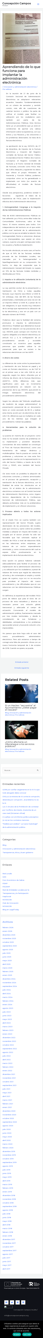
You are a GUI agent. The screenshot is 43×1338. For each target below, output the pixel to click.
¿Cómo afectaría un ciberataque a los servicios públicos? (19, 744)
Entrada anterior (21, 662)
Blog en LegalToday (11, 910)
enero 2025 (7, 975)
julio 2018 (6, 1214)
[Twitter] (12, 1302)
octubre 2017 (8, 1247)
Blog (7, 713)
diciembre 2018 (9, 1195)
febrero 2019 (8, 1188)
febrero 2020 (8, 1148)
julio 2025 (7, 953)
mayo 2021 (7, 1093)
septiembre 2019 (9, 1162)
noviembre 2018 (9, 1199)
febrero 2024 (8, 1001)
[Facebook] (6, 1302)
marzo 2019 (7, 1184)
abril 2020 (7, 1140)
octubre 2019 (8, 1159)
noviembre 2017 (9, 1243)
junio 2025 (7, 957)
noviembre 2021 (9, 1078)
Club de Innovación (11, 903)
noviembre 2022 (9, 1041)
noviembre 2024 (9, 982)
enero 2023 (7, 1034)
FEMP (5, 883)
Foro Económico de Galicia (13, 880)
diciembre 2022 (9, 1037)
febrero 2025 (8, 971)
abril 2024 (7, 993)
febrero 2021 (8, 1104)
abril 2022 (7, 1060)
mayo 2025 (7, 960)
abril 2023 (7, 1023)
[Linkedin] (23, 1302)
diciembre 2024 (9, 979)
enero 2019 (7, 1192)
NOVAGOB (7, 900)
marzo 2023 (7, 1026)
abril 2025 (7, 964)
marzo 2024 (7, 997)
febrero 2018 (8, 1232)
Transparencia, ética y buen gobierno (18, 852)
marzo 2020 (7, 1144)
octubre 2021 (8, 1082)
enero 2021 (7, 1107)
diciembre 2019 (9, 1151)
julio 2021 (6, 1089)
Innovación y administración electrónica (20, 87)
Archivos (8, 921)
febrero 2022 (8, 1067)
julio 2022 (7, 1056)
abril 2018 (6, 1225)
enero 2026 (7, 931)
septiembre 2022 (10, 1049)
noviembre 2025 (9, 938)
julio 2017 (6, 1258)
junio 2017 (7, 1261)
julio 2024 (7, 990)
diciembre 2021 (9, 1074)
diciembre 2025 (9, 935)
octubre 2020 (8, 1118)
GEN (4, 877)
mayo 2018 (7, 1221)
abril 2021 (6, 1096)
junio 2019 (7, 1173)
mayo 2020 (7, 1137)
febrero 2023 (8, 1030)
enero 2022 (7, 1070)
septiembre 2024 (10, 986)
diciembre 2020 (9, 1111)
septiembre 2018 (9, 1206)
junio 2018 (7, 1217)
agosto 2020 (8, 1126)
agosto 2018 (8, 1210)
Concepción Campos (16, 3)
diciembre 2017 (9, 1239)
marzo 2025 (7, 968)
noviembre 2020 (9, 1115)
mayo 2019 (7, 1177)
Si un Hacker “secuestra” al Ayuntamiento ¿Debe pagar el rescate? (21, 707)
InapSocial (7, 896)
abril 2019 (6, 1181)
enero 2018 (7, 1236)
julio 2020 (7, 1129)
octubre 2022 (8, 1045)
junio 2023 (7, 1016)
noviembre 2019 (9, 1155)
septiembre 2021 (9, 1085)
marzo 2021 (7, 1100)
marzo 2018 (7, 1228)
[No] (40, 1329)
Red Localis (7, 874)
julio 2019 (6, 1170)
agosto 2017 (8, 1254)
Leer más (26, 1334)
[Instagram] (18, 1302)
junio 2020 (7, 1133)
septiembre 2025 (10, 946)
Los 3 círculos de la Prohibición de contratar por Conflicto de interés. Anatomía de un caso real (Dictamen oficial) (21, 810)
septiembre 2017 (9, 1250)
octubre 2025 (8, 942)
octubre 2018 (8, 1203)
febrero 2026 (8, 927)
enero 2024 (7, 1004)
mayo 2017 (7, 1265)
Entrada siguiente (21, 668)
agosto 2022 (8, 1052)
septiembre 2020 (10, 1122)
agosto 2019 (8, 1166)
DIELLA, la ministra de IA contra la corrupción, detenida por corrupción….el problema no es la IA (21, 800)
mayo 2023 (7, 1019)
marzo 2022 (7, 1063)
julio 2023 (7, 1012)
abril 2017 (6, 1269)
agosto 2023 (8, 1008)
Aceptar (17, 1334)
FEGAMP (6, 887)
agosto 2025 (8, 949)
